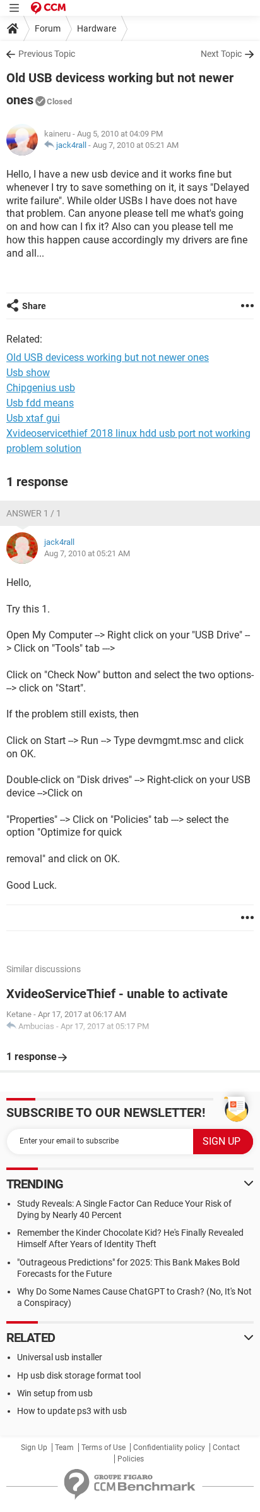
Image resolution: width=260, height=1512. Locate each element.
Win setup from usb (55, 1393)
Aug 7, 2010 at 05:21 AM (136, 145)
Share (34, 306)
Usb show (28, 373)
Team (64, 1447)
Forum (48, 28)
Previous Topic (46, 54)
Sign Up (34, 1447)
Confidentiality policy (169, 1447)
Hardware (96, 28)
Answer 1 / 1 (33, 513)
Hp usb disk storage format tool (79, 1375)
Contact (226, 1447)
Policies (130, 1458)
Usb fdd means (40, 403)
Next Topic (221, 54)
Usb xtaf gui (33, 418)
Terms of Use (103, 1447)
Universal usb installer (59, 1357)
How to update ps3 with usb (72, 1411)
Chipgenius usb (40, 388)
